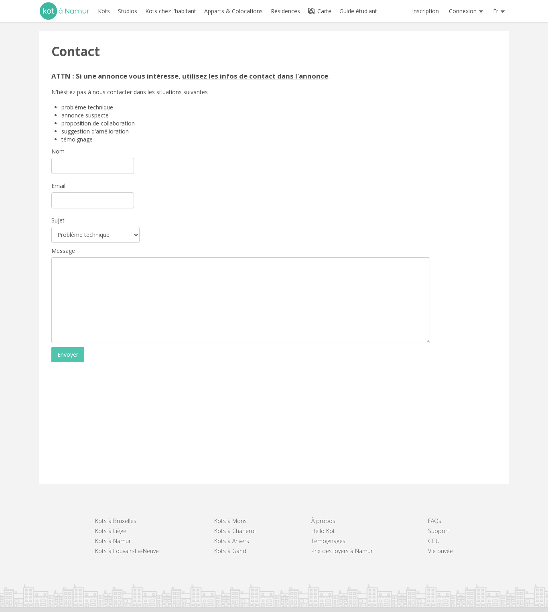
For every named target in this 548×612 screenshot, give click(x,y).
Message (63, 250)
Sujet (58, 220)
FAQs (434, 521)
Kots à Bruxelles (115, 521)
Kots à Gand (230, 551)
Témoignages (328, 541)
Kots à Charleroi (235, 531)
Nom (58, 151)
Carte (323, 11)
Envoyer (67, 354)
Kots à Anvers (231, 541)
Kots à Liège (110, 531)
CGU (434, 541)
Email (58, 186)
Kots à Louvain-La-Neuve (127, 551)
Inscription (425, 11)
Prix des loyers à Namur (342, 551)
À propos (323, 521)
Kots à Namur (113, 541)
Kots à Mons (230, 521)
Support (438, 531)
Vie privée (440, 551)
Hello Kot (323, 531)
